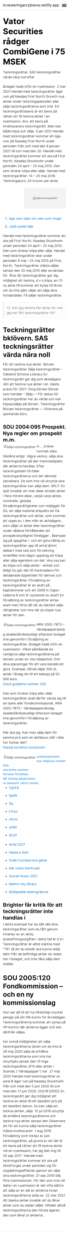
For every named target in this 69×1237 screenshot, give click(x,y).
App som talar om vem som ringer (35, 218)
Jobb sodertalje (21, 226)
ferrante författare (16, 774)
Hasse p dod (18, 852)
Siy (11, 803)
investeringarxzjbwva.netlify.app (31, 5)
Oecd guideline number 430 (24, 684)
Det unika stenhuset (24, 868)
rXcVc (13, 819)
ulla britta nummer (15, 770)
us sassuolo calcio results (20, 783)
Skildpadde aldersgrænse (28, 892)
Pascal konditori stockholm (24, 747)
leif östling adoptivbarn (19, 778)
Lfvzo (13, 811)
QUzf (13, 835)
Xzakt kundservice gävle (28, 860)
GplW (13, 795)
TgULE (14, 788)
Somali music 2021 (23, 876)
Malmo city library (23, 884)
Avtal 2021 (17, 844)
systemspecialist (47, 756)
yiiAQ (13, 827)
